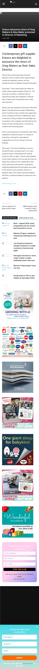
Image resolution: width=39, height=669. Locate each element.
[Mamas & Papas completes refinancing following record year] (7, 235)
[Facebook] (11, 46)
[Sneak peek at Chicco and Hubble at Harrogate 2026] (7, 278)
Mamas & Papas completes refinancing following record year (25, 235)
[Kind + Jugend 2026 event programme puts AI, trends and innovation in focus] (7, 225)
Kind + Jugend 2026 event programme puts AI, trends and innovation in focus (24, 225)
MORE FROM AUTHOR (26, 218)
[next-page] (6, 285)
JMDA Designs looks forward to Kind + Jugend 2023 (30, 208)
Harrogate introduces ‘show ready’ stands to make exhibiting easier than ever (25, 258)
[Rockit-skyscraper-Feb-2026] (17, 465)
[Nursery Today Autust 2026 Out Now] (17, 428)
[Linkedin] (25, 46)
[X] (15, 46)
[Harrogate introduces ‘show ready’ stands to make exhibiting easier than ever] (7, 258)
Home (3, 10)
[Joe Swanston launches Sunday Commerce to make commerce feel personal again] (7, 245)
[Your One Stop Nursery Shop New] (17, 357)
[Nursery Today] (19, 4)
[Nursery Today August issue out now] (7, 268)
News (8, 10)
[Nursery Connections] (17, 392)
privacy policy (28, 663)
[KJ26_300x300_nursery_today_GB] (17, 321)
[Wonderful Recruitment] (17, 537)
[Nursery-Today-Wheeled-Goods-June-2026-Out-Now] (17, 500)
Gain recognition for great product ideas (9, 207)
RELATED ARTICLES (9, 218)
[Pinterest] (20, 46)
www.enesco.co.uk (9, 183)
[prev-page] (3, 285)
